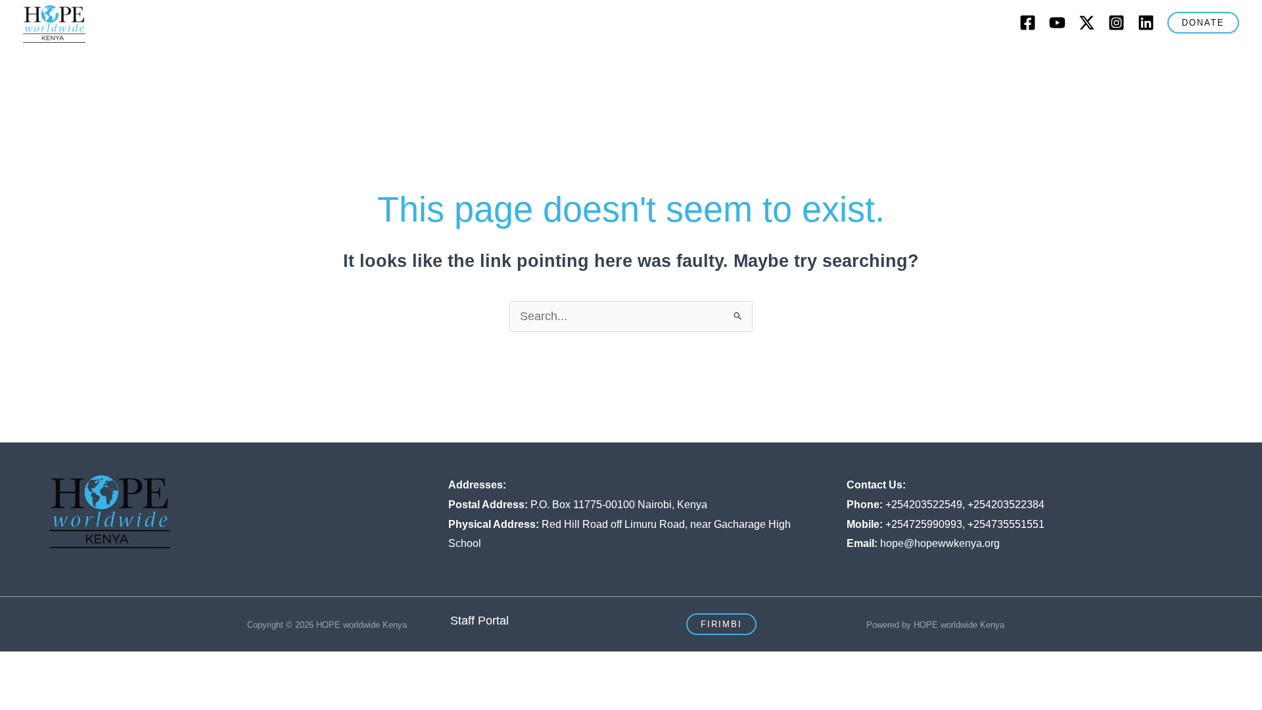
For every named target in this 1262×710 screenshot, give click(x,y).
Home (310, 62)
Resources (941, 62)
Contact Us (869, 62)
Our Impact (648, 62)
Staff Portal (479, 620)
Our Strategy (559, 62)
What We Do (467, 62)
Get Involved (736, 62)
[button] (1203, 23)
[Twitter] (1087, 22)
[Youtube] (1057, 22)
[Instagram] (1116, 22)
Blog (811, 62)
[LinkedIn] (1146, 22)
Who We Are (374, 62)
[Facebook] (1027, 22)
